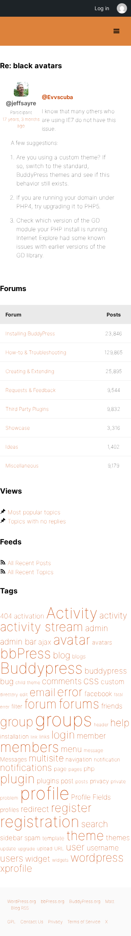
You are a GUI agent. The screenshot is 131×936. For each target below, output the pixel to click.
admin (96, 628)
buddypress (105, 670)
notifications (26, 767)
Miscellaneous (22, 465)
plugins (48, 780)
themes (118, 837)
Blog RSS (20, 908)
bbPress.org (52, 901)
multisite (46, 758)
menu (71, 749)
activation (29, 616)
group (16, 721)
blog (61, 655)
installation (14, 736)
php (89, 768)
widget (37, 858)
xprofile (16, 868)
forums (79, 704)
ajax (44, 642)
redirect (35, 809)
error (70, 691)
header (101, 724)
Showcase (17, 428)
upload (44, 848)
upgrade (26, 848)
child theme (27, 682)
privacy (99, 781)
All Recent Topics (30, 572)
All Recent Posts (29, 563)
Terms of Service (83, 921)
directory (9, 694)
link (34, 737)
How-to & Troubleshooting (35, 352)
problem (9, 798)
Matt (109, 901)
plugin (17, 778)
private (118, 781)
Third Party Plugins (27, 409)
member (91, 735)
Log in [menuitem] (102, 8)
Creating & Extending (29, 371)
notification (107, 759)
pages (75, 769)
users (11, 858)
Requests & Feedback (30, 390)
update (8, 848)
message (93, 750)
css (91, 680)
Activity (72, 613)
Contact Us (31, 921)
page (60, 768)
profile (44, 793)
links (44, 736)
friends (111, 706)
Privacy (55, 921)
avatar (71, 640)
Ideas (11, 447)
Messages (13, 759)
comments (62, 681)
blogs (79, 656)
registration (39, 821)
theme (85, 835)
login (63, 734)
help (120, 723)
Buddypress (41, 668)
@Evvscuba (57, 97)
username (103, 847)
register (71, 808)
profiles (9, 809)
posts (81, 781)
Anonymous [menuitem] (121, 8)
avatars (102, 642)
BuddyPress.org (12, 31)
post (67, 781)
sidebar (11, 838)
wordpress (97, 857)
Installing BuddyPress (30, 333)
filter (16, 706)
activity (113, 615)
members (29, 747)
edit (24, 694)
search (94, 823)
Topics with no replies (37, 521)
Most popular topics (34, 512)
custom (112, 681)
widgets (60, 860)
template (53, 838)
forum (40, 703)
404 (6, 616)
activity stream (41, 626)
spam (32, 838)
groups (63, 719)
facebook (98, 694)
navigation (79, 759)
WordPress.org (21, 901)
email (42, 692)
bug (6, 681)
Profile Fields (91, 797)
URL (59, 848)
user (75, 847)
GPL (11, 921)
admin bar (18, 641)
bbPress (25, 653)
